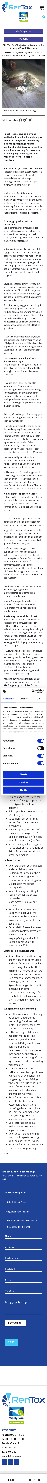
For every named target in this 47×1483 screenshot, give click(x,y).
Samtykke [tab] (8, 698)
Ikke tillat (23, 790)
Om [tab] (38, 698)
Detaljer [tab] (24, 698)
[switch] (38, 748)
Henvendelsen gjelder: (15, 1192)
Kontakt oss (35, 1480)
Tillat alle (23, 774)
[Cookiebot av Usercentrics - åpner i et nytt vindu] (33, 691)
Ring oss (11, 1480)
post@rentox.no (12, 1456)
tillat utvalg (23, 782)
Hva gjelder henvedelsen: (17, 1211)
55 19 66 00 (10, 1451)
